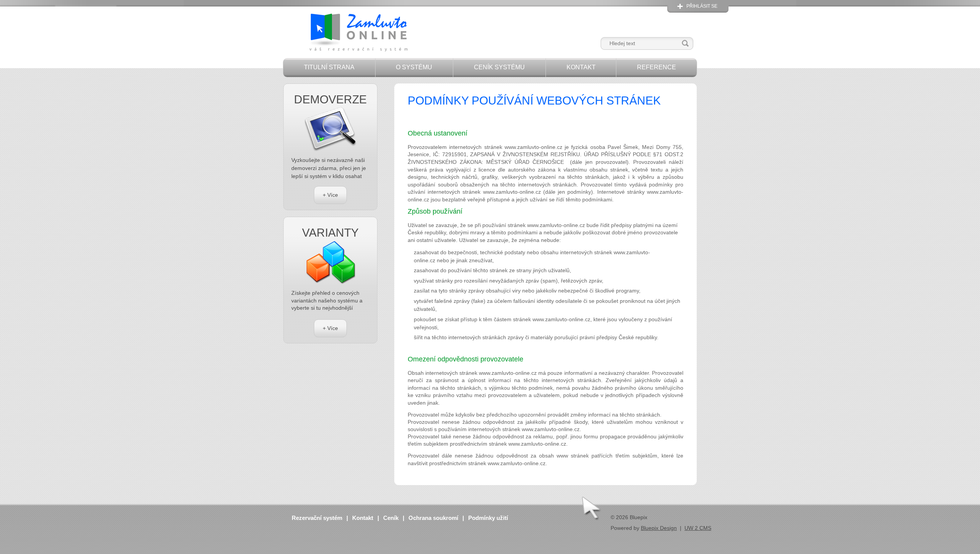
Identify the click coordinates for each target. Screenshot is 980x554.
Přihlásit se (701, 6)
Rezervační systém (317, 518)
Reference (656, 67)
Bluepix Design (659, 528)
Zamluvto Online (358, 33)
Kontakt (581, 67)
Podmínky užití (488, 518)
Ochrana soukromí (433, 518)
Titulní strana (329, 67)
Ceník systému (499, 67)
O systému (414, 67)
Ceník (391, 518)
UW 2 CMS (697, 528)
